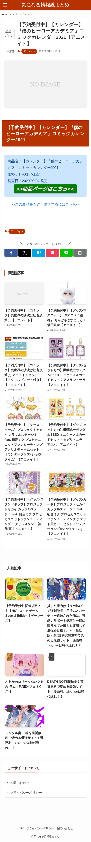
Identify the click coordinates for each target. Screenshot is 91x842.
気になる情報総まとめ (45, 5)
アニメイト (29, 51)
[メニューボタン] (5, 5)
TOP (21, 828)
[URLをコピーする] (79, 252)
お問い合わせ (19, 783)
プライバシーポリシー (26, 792)
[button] (10, 252)
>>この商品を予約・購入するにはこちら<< (45, 204)
